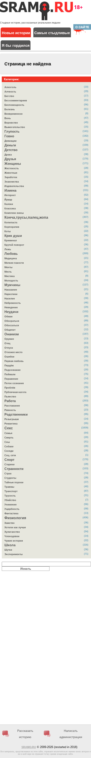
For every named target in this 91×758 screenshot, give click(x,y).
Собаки (8, 446)
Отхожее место (13, 352)
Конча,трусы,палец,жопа (26, 217)
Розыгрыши (11, 419)
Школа (9, 545)
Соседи (8, 451)
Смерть (8, 437)
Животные (10, 172)
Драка (8, 154)
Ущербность (11, 509)
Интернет (10, 195)
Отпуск (8, 347)
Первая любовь (14, 361)
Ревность (10, 410)
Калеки (8, 204)
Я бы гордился (16, 45)
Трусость (10, 495)
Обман (8, 316)
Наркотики (10, 294)
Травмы (9, 486)
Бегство (9, 96)
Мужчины (12, 285)
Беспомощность (14, 105)
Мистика (9, 276)
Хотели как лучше (15, 527)
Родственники (16, 414)
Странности (13, 469)
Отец (7, 343)
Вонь (7, 118)
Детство (10, 150)
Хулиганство (12, 531)
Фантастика (11, 513)
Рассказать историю (25, 734)
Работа (10, 401)
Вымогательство (14, 127)
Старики (9, 464)
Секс (8, 428)
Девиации (10, 140)
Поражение (11, 378)
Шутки (8, 549)
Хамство (9, 523)
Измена (10, 190)
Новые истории (16, 33)
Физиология (15, 518)
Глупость (11, 131)
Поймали (9, 374)
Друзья (10, 159)
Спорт (9, 459)
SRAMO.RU (28, 747)
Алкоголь (10, 87)
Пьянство (10, 396)
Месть (8, 271)
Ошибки (9, 356)
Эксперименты (13, 554)
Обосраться (11, 321)
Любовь (11, 253)
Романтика (10, 423)
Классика (10, 208)
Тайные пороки (13, 482)
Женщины (12, 163)
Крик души (13, 236)
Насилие (9, 298)
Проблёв (9, 387)
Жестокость (11, 168)
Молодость (11, 280)
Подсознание (12, 370)
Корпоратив (11, 227)
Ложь (7, 249)
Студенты (10, 478)
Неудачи (11, 312)
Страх (7, 473)
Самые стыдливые (52, 33)
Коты (7, 231)
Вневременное (13, 113)
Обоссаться (11, 325)
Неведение (11, 307)
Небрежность (12, 303)
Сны (7, 442)
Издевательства (14, 186)
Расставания (12, 405)
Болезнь (9, 109)
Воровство (11, 122)
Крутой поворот (14, 245)
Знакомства (11, 181)
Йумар (8, 199)
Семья (8, 433)
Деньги (10, 145)
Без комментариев (15, 100)
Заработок (10, 177)
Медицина (10, 258)
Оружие (9, 339)
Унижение (10, 504)
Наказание (10, 289)
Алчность (10, 91)
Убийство (10, 500)
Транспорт (10, 491)
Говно (9, 136)
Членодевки (11, 536)
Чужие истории (13, 540)
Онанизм (11, 334)
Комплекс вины (14, 213)
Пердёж (9, 365)
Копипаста (10, 222)
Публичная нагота (15, 392)
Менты (8, 267)
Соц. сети (10, 455)
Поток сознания (14, 383)
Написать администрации (70, 734)
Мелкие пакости (14, 262)
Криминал (10, 240)
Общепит (9, 329)
